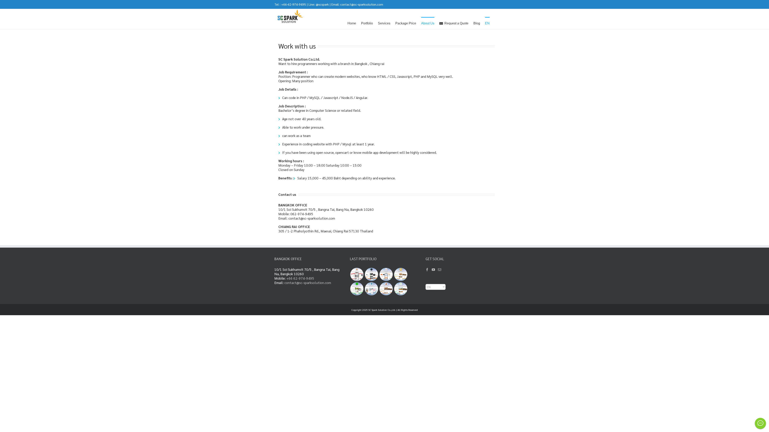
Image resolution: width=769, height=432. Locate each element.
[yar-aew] (357, 289)
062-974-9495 (301, 213)
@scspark (322, 4)
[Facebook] (427, 269)
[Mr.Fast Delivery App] (386, 289)
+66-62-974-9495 (293, 4)
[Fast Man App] (357, 274)
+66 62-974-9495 (300, 278)
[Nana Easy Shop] (371, 289)
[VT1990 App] (371, 274)
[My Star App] (386, 274)
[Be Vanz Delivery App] (401, 274)
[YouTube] (433, 269)
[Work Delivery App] (401, 289)
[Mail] (439, 269)
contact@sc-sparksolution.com (361, 4)
